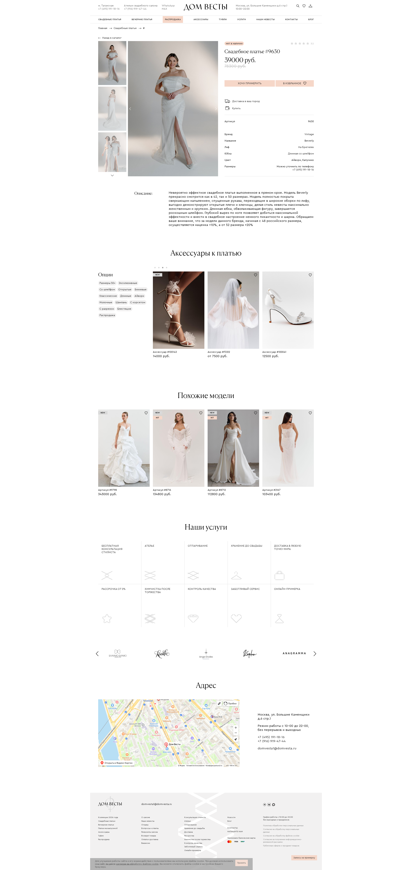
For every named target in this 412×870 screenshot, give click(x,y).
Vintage (309, 134)
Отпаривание (198, 546)
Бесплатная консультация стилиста (112, 549)
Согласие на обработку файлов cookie (281, 836)
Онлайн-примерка (287, 589)
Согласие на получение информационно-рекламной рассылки (282, 840)
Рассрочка (189, 836)
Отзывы (144, 825)
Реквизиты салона (149, 832)
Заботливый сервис (245, 589)
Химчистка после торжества (157, 591)
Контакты (232, 828)
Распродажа (103, 839)
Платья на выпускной (107, 828)
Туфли (101, 836)
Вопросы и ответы (150, 828)
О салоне (145, 817)
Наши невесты (147, 821)
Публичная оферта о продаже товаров (281, 846)
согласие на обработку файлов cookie (137, 864)
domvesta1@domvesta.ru (277, 748)
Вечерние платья (106, 825)
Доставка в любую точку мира (287, 547)
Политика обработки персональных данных (283, 826)
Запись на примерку (304, 858)
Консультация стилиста (195, 817)
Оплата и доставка (149, 839)
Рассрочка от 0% (114, 589)
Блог (229, 821)
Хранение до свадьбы (246, 546)
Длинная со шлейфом (301, 153)
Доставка (188, 832)
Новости (231, 817)
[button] (112, 174)
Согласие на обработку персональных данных (281, 830)
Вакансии (145, 843)
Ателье (149, 546)
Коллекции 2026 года (108, 817)
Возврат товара (148, 836)
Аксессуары (103, 832)
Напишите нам (235, 831)
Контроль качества (202, 589)
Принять (241, 863)
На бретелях (306, 147)
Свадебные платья (106, 821)
